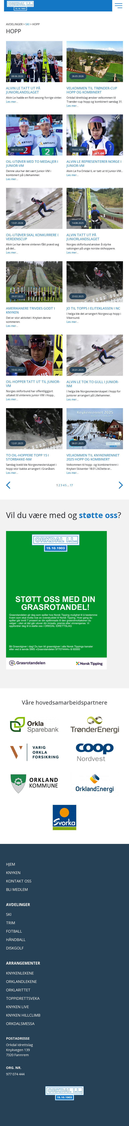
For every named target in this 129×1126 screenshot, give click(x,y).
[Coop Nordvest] (95, 754)
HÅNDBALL (16, 939)
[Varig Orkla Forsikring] (34, 754)
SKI (27, 24)
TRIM (10, 922)
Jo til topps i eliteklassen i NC (93, 308)
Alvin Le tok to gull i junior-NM (93, 384)
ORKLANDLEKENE (21, 981)
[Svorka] (64, 819)
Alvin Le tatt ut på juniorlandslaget (23, 90)
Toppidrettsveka (22, 998)
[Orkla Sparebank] (34, 726)
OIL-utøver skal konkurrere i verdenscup (32, 237)
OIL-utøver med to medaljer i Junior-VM (32, 163)
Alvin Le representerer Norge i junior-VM (94, 163)
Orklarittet (18, 990)
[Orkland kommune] (34, 785)
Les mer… (12, 102)
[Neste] (121, 485)
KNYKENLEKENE (20, 973)
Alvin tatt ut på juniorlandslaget (83, 237)
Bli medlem (17, 889)
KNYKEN (13, 872)
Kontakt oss (18, 881)
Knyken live (17, 1006)
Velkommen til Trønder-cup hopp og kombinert (92, 90)
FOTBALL (14, 931)
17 (71, 485)
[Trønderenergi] (95, 726)
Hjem (10, 864)
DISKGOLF (15, 948)
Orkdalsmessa (20, 1023)
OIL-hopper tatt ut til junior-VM (33, 383)
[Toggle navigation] (118, 5)
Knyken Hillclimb (23, 1015)
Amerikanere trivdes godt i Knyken (30, 310)
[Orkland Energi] (95, 785)
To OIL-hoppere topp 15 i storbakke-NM (27, 457)
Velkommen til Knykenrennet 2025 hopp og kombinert (93, 457)
